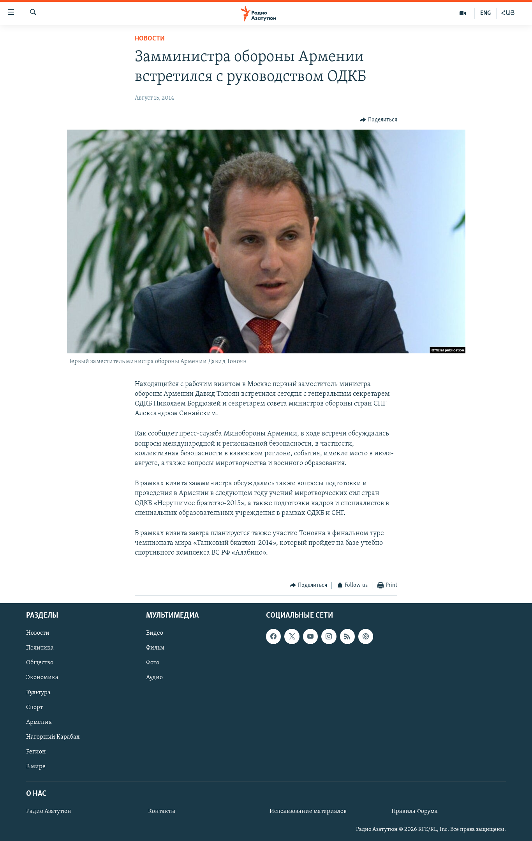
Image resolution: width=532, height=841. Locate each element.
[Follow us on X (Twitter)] (291, 636)
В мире (36, 767)
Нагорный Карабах (52, 737)
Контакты (161, 811)
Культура (38, 692)
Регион (36, 752)
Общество (39, 663)
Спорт (34, 707)
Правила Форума (414, 811)
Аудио (154, 677)
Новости (150, 38)
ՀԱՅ (508, 13)
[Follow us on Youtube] (310, 636)
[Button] (378, 120)
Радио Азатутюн (48, 811)
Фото (152, 663)
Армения (39, 722)
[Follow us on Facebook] (273, 636)
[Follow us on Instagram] (328, 636)
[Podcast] (365, 636)
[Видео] (463, 13)
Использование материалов (308, 811)
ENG (485, 13)
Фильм (155, 648)
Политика (40, 648)
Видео (154, 633)
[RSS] (347, 636)
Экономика (42, 677)
